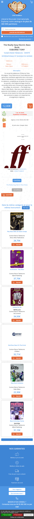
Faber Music (9, 66)
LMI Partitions (17, 15)
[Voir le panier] (31, 2)
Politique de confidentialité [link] (17, 517)
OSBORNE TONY (17, 49)
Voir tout (26, 208)
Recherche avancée (25, 39)
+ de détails (17, 190)
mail (17, 507)
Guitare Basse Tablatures (13, 53)
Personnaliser (29, 515)
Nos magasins (17, 489)
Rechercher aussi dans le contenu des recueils (18, 36)
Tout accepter (7, 515)
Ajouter (30, 105)
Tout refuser (18, 515)
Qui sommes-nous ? (17, 493)
